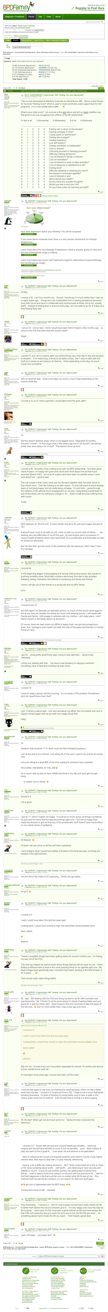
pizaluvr (7, 903)
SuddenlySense (10, 349)
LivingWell (8, 681)
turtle (6, 462)
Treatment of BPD (27, 1285)
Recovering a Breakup (28, 1297)
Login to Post (39, 40)
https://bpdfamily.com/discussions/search (37, 454)
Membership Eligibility (57, 1293)
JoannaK (8, 517)
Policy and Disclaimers (86, 1280)
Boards (15, 40)
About (58, 17)
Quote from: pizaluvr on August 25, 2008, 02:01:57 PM (34, 1025)
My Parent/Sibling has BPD (30, 1294)
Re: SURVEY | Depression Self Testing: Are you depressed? (51, 201)
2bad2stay (8, 810)
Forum (31, 17)
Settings (82, 1291)
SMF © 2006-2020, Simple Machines (60, 1308)
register (32, 26)
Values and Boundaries (58, 1285)
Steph (6, 321)
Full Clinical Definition (28, 1286)
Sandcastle (9, 992)
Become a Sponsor (85, 1294)
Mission (82, 1278)
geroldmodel (9, 736)
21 (14, 88)
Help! (8, 40)
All (16, 88)
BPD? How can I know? (29, 1282)
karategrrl (8, 1198)
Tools (49, 17)
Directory (53, 1296)
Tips (40, 17)
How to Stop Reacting (57, 1278)
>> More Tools (55, 1288)
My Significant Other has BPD (31, 1296)
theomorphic (9, 1229)
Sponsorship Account (86, 1296)
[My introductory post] (5, 459)
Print (101, 88)
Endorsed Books (27, 1301)
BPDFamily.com (8, 52)
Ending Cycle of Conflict (58, 1280)
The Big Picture (26, 1278)
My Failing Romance (28, 1299)
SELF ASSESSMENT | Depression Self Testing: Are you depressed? (54, 95)
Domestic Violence (56, 1299)
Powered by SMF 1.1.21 (44, 1308)
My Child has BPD (27, 1293)
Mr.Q (6, 1113)
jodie (6, 285)
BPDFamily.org (84, 1286)
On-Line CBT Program (57, 1286)
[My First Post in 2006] (5, 228)
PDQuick (8, 394)
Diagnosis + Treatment (14, 17)
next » (101, 86)
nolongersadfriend (12, 885)
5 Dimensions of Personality (30, 1280)
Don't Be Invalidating (57, 1283)
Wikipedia (83, 1283)
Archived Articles (27, 1302)
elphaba (7, 648)
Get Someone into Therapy (30, 1283)
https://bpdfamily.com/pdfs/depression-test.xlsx (45, 270)
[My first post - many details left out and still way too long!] (5, 481)
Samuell (7, 200)
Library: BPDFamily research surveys (47, 52)
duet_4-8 (8, 1020)
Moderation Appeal (85, 1293)
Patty (6, 704)
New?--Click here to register (56, 40)
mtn (6, 790)
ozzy (6, 562)
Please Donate (27, 40)
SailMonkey (9, 833)
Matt (6, 429)
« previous (95, 86)
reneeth (7, 1131)
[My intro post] (5, 826)
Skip (6, 94)
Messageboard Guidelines (59, 1294)
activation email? (24, 28)
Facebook (83, 1285)
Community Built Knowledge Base (24, 52)
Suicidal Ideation (56, 1297)
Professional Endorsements (88, 1282)
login (25, 26)
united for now (10, 598)
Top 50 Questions (27, 1288)
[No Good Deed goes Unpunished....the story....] (5, 671)
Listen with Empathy (57, 1282)
